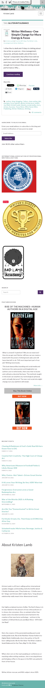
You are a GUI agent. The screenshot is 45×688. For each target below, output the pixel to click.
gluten (17, 103)
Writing (27, 109)
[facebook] (6, 2)
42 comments (36, 112)
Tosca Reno (20, 107)
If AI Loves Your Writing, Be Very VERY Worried (22, 482)
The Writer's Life (32, 41)
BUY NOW (22, 396)
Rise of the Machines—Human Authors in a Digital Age (22, 307)
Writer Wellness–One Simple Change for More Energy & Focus (26, 34)
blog (13, 101)
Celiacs (25, 101)
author (8, 101)
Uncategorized (8, 43)
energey (7, 103)
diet (39, 101)
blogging (19, 101)
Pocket (31, 85)
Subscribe (8, 138)
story (38, 105)
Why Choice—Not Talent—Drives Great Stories (22, 475)
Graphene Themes (18, 685)
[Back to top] (40, 683)
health (37, 103)
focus (12, 103)
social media (31, 105)
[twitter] (10, 2)
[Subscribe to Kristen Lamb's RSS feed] (3, 2)
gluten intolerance (27, 103)
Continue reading (13, 74)
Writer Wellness (18, 43)
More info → (38, 385)
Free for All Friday (20, 41)
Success (12, 107)
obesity (23, 105)
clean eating (33, 101)
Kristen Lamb (8, 13)
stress (6, 107)
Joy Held (7, 105)
